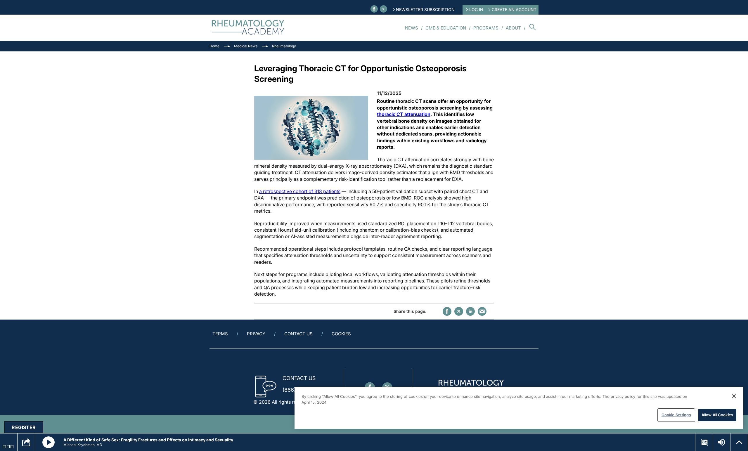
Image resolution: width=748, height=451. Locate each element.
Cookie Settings (676, 414)
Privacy (256, 333)
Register (24, 427)
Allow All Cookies (717, 414)
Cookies (341, 333)
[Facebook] (374, 9)
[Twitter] (383, 9)
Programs (485, 28)
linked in (470, 311)
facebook (447, 311)
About (513, 28)
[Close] (734, 396)
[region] (519, 408)
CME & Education (445, 28)
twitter (458, 311)
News (411, 28)
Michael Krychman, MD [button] (82, 445)
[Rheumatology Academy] (248, 28)
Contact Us (298, 333)
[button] (48, 442)
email (482, 311)
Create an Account (514, 9)
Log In (476, 9)
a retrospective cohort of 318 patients (299, 191)
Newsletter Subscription (425, 9)
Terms (220, 333)
